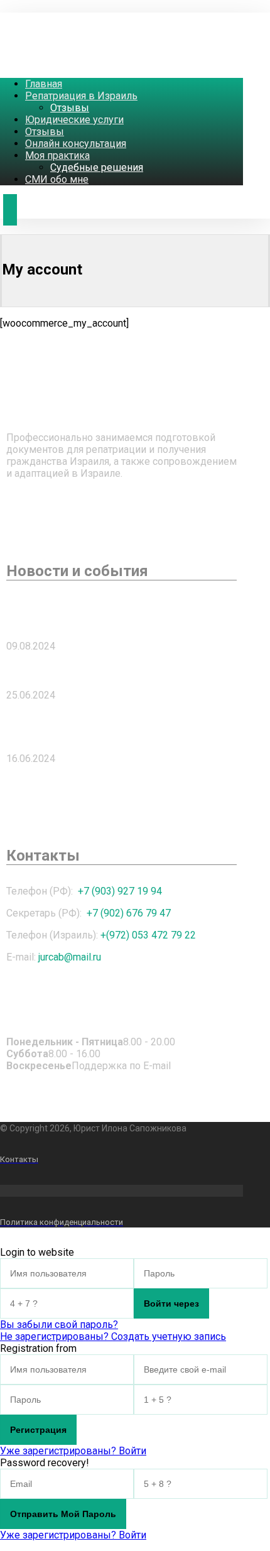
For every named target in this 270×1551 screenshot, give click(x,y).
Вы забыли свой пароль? (59, 1325)
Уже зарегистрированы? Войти (73, 1451)
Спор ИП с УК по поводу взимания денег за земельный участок (103, 614)
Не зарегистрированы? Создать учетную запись (113, 1336)
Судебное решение (61, 670)
